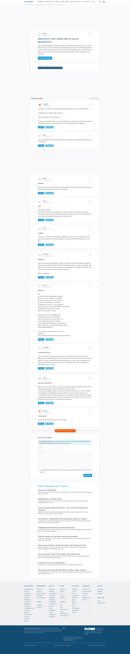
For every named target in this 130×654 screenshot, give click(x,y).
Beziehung (63, 589)
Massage (26, 612)
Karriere (77, 1)
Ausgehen (74, 589)
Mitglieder (99, 591)
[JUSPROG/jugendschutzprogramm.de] (89, 629)
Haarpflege (52, 595)
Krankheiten (27, 606)
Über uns (100, 597)
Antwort (41, 452)
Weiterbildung (86, 597)
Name (40, 447)
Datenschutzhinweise (85, 470)
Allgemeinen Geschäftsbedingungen (61, 470)
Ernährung (48, 1)
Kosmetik (51, 606)
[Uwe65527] (40, 105)
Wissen (84, 599)
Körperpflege (52, 602)
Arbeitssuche (86, 589)
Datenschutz (96, 645)
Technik (74, 604)
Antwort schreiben (45, 58)
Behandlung (27, 595)
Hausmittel (27, 602)
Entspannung (27, 599)
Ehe (61, 593)
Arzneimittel (27, 593)
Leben (61, 611)
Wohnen (74, 612)
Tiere (73, 606)
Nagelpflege (52, 610)
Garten (74, 593)
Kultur (73, 599)
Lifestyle (72, 1)
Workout (39, 607)
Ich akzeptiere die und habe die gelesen (66, 471)
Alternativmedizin (28, 589)
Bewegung (39, 605)
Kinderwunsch (64, 609)
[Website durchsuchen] (100, 1)
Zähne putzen (46, 67)
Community (100, 589)
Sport (53, 1)
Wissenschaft (75, 610)
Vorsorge (26, 619)
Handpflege (52, 597)
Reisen (74, 602)
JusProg (86, 634)
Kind (61, 607)
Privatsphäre (103, 645)
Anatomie (26, 591)
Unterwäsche (52, 614)
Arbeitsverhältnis (87, 591)
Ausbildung (85, 593)
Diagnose (26, 597)
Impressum (89, 645)
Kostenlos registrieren (65, 443)
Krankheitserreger (29, 608)
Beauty (58, 1)
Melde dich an (63, 441)
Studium (85, 595)
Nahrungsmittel (41, 597)
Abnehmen (40, 589)
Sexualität (62, 597)
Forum (92, 1)
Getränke (39, 591)
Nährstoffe (39, 595)
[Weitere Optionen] (90, 34)
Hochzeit (62, 595)
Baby (61, 605)
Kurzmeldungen (85, 1)
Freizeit (74, 591)
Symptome (27, 616)
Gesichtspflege (52, 593)
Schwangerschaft (64, 615)
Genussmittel (75, 595)
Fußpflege (51, 591)
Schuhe (51, 612)
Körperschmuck (53, 604)
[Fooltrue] (40, 411)
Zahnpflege (53, 67)
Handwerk (74, 597)
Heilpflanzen (27, 604)
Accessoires (52, 589)
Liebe (62, 1)
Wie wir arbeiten (101, 603)
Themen (31, 5)
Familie (67, 1)
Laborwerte (27, 610)
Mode (50, 608)
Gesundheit (41, 1)
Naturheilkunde (28, 614)
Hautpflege (52, 599)
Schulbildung (63, 613)
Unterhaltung (75, 608)
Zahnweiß (38, 5)
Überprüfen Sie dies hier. (69, 640)
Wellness (26, 621)
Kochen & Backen (41, 593)
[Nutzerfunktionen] (104, 1)
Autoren (99, 601)
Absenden (88, 475)
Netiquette (100, 593)
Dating (62, 591)
